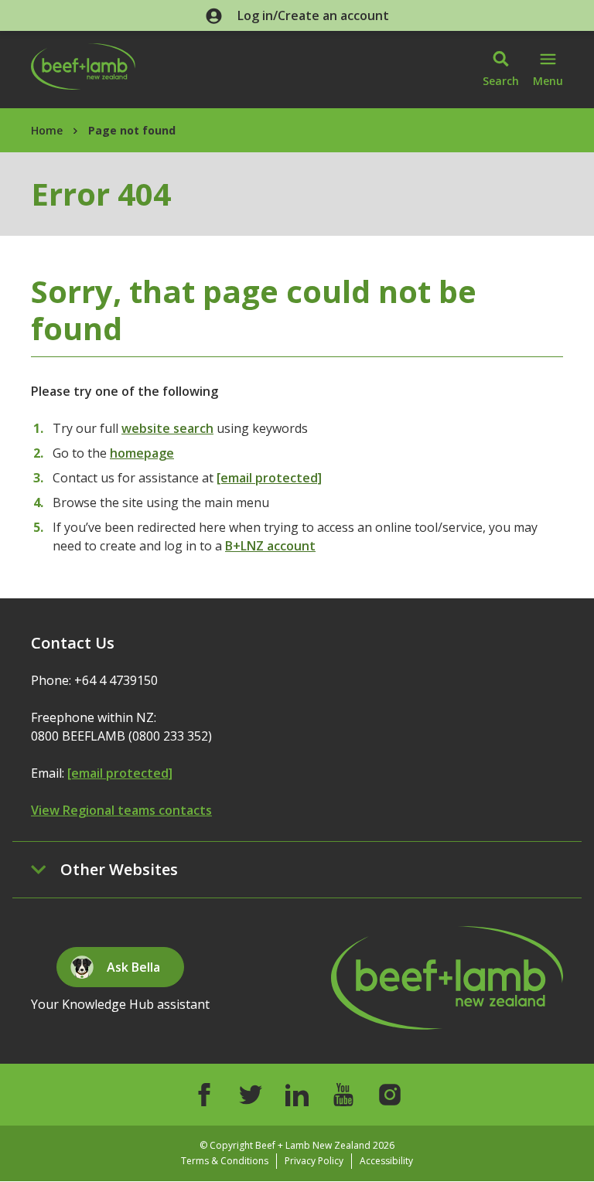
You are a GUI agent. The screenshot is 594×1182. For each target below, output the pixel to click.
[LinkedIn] (297, 1094)
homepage (142, 453)
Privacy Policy (314, 1160)
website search (167, 428)
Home (47, 130)
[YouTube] (343, 1094)
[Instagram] (389, 1094)
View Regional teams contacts (121, 810)
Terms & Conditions (224, 1160)
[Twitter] (250, 1094)
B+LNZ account (270, 545)
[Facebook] (204, 1094)
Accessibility (386, 1160)
